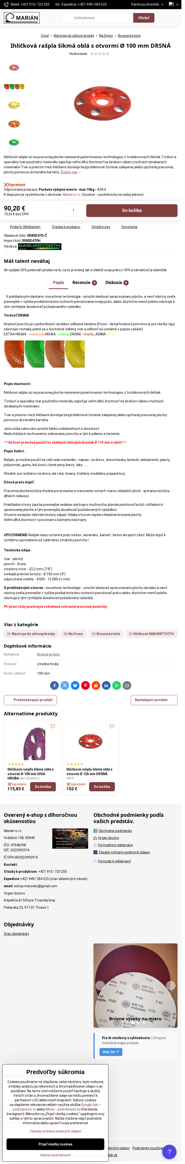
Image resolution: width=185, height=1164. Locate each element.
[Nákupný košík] (164, 18)
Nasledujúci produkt (151, 700)
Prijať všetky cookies (56, 1144)
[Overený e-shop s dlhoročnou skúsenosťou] (70, 839)
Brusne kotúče (48, 654)
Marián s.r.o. (72, 194)
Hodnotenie (78, 54)
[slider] (99, 54)
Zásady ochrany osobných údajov (55, 1131)
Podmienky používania (149, 1148)
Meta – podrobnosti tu (62, 1109)
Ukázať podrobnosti (55, 1155)
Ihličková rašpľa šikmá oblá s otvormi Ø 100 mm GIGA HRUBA (30, 773)
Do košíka (132, 210)
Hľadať (143, 18)
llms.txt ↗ (111, 1052)
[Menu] (175, 18)
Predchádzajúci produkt (33, 700)
